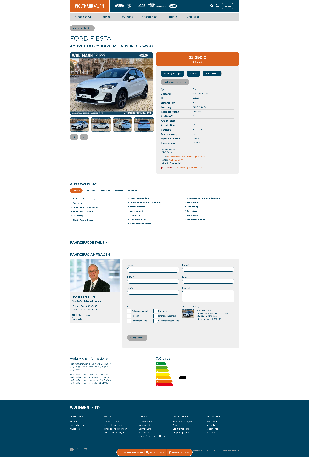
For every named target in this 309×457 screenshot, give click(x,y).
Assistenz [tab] (105, 190)
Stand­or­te (127, 17)
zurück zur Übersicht (82, 28)
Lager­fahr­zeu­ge (78, 425)
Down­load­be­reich (230, 451)
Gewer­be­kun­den (149, 17)
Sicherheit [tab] (90, 190)
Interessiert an (133, 307)
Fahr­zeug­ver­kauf (83, 17)
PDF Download (212, 73)
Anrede (130, 265)
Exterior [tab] (119, 190)
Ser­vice (106, 17)
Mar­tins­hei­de (145, 425)
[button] (177, 269)
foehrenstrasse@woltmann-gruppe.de (186, 157)
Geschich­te (212, 429)
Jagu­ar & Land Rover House (152, 436)
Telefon (130, 288)
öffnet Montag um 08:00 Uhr (188, 167)
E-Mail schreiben (83, 315)
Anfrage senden (137, 338)
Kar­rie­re (211, 432)
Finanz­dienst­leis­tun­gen (115, 429)
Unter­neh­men (193, 17)
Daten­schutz (212, 451)
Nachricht (186, 288)
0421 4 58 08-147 (89, 306)
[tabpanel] (154, 212)
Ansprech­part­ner (181, 432)
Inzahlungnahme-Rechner (175, 82)
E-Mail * (130, 277)
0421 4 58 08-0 (175, 160)
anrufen (79, 319)
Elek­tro (173, 17)
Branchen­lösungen (182, 421)
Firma (184, 277)
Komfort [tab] (76, 190)
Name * (185, 265)
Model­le (74, 421)
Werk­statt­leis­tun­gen (114, 432)
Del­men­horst (145, 429)
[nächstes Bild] (84, 137)
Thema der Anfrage (191, 307)
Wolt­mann (212, 421)
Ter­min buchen (111, 421)
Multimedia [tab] (133, 190)
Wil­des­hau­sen (145, 432)
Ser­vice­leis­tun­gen (113, 425)
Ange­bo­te (75, 429)
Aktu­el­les (211, 425)
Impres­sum (197, 451)
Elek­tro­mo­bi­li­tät (181, 429)
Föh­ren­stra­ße (145, 421)
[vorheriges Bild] (74, 137)
